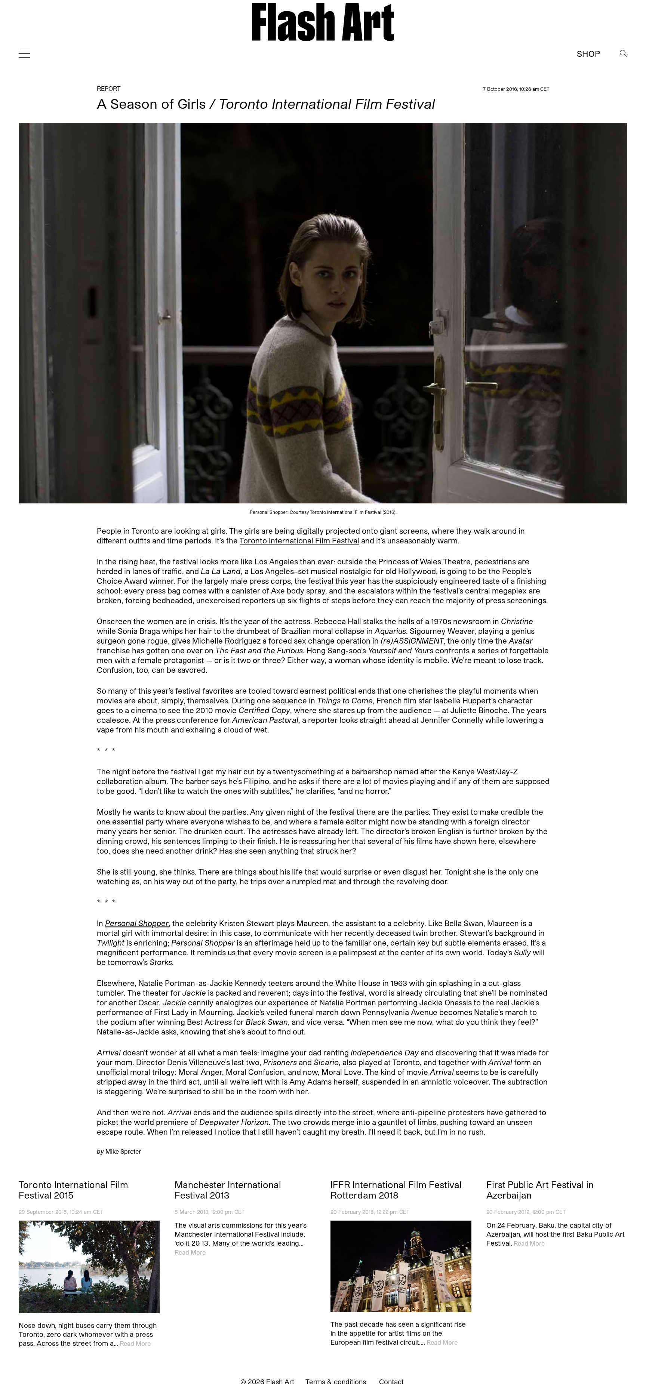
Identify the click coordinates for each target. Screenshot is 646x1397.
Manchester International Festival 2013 (228, 1189)
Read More (135, 1343)
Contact (391, 1382)
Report (109, 88)
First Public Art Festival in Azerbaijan (540, 1189)
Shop (588, 53)
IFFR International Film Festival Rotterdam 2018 (396, 1189)
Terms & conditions (335, 1382)
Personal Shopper (137, 923)
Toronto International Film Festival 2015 (73, 1189)
